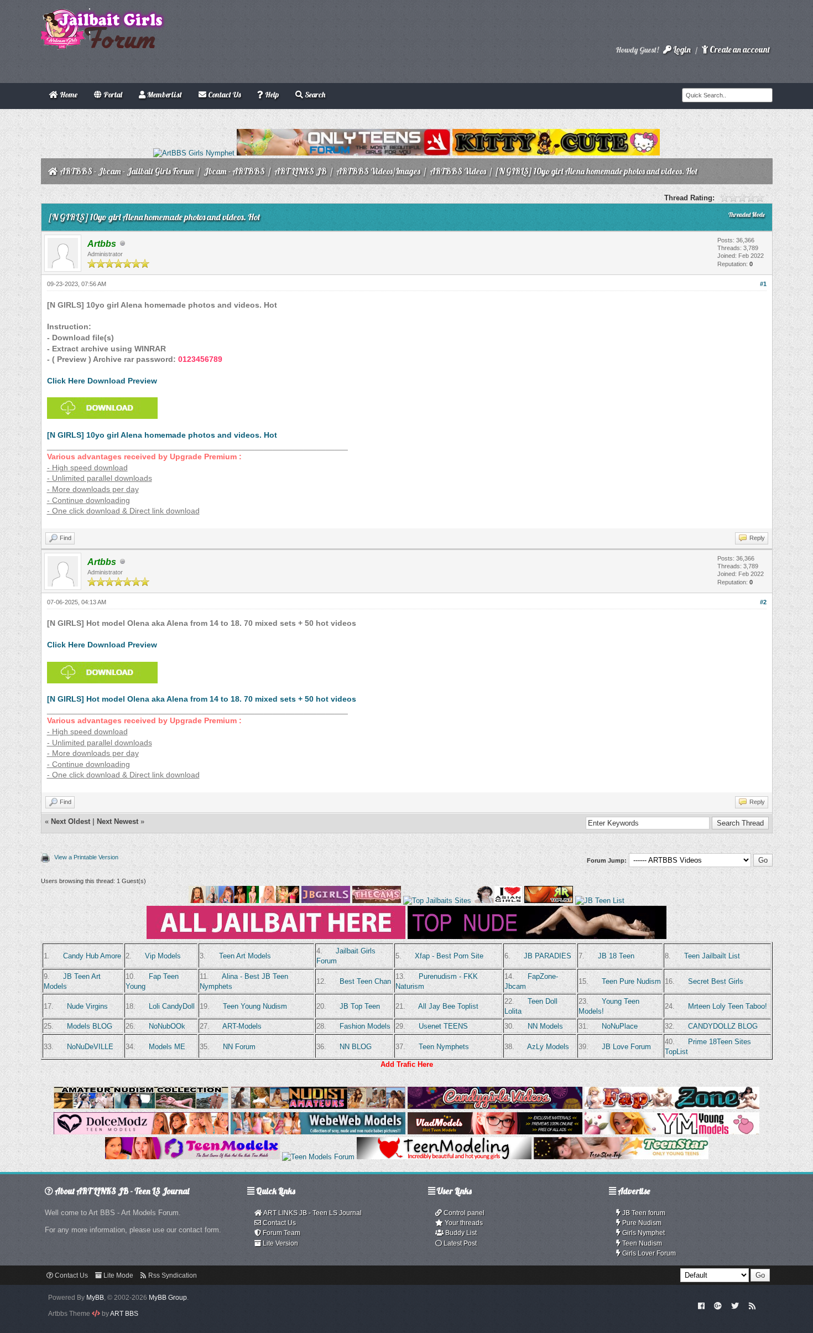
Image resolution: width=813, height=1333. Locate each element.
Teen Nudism (641, 1243)
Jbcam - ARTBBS (234, 171)
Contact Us (278, 1223)
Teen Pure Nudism (631, 981)
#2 (763, 602)
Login (681, 49)
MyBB (95, 1297)
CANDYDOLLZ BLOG (723, 1026)
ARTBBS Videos (458, 171)
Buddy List (460, 1233)
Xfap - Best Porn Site (449, 956)
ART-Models (242, 1026)
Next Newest (117, 821)
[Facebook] (701, 1305)
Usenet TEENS (443, 1026)
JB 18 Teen (616, 956)
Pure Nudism (641, 1223)
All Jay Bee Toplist (448, 1006)
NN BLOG (356, 1046)
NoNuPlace (620, 1026)
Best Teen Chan (365, 981)
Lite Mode (117, 1275)
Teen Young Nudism (255, 1006)
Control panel (463, 1213)
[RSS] (752, 1305)
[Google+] (718, 1305)
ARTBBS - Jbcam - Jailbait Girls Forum (127, 171)
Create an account (739, 49)
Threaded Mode (746, 215)
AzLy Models (548, 1046)
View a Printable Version (86, 857)
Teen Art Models (245, 956)
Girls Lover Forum (648, 1253)
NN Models (545, 1026)
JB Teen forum (643, 1213)
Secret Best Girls (715, 981)
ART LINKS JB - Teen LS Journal (312, 1213)
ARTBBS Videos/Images (378, 171)
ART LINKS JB (300, 171)
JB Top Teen (360, 1006)
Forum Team (280, 1233)
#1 (763, 284)
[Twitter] (735, 1305)
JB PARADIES (547, 956)
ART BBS (124, 1314)
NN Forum (239, 1046)
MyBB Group (168, 1297)
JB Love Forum (626, 1046)
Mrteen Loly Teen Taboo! (727, 1006)
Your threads (463, 1223)
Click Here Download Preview (102, 380)
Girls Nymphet (643, 1233)
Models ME (167, 1046)
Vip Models (163, 956)
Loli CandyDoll (172, 1006)
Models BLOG (89, 1026)
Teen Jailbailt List (712, 956)
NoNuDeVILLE (90, 1046)
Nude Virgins (87, 1006)
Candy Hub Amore (92, 956)
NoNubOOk (167, 1026)
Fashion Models (365, 1026)
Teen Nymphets (444, 1046)
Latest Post (459, 1243)
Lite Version (279, 1243)
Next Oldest (70, 821)
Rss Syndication (172, 1275)
